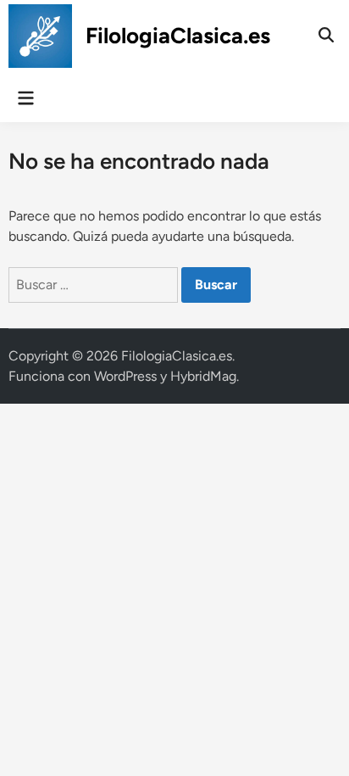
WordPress (125, 376)
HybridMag (203, 376)
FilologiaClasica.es (178, 35)
